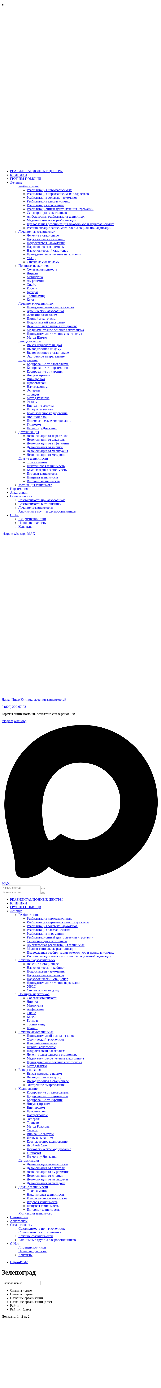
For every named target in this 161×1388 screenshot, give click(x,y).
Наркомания (19, 488)
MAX (31, 533)
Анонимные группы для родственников (47, 511)
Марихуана (35, 277)
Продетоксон (36, 383)
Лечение (16, 182)
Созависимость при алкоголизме (41, 500)
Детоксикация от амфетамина (48, 443)
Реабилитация (28, 186)
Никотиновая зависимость (46, 466)
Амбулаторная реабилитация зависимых (55, 216)
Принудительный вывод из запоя (50, 307)
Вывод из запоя (29, 341)
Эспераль (33, 390)
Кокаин (32, 299)
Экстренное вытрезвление (46, 356)
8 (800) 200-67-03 (14, 706)
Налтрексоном (37, 386)
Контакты (25, 526)
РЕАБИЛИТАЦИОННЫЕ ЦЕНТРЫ (36, 171)
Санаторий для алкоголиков (47, 212)
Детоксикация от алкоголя (46, 439)
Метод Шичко (37, 337)
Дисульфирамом (38, 375)
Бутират (32, 292)
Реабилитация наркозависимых (49, 190)
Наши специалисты (32, 522)
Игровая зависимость (42, 473)
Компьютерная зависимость (47, 470)
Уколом (32, 402)
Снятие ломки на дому (43, 262)
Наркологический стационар (47, 250)
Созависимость (21, 496)
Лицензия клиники (32, 519)
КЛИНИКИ (18, 175)
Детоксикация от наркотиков (47, 436)
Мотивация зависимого (35, 485)
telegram (8, 533)
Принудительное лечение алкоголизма (54, 333)
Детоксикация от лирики (45, 447)
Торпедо (33, 394)
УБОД (31, 258)
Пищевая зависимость (42, 477)
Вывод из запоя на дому (44, 349)
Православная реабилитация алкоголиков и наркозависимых (70, 224)
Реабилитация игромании (45, 205)
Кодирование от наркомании (47, 367)
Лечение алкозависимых (35, 303)
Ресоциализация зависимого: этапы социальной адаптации (69, 228)
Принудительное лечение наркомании (54, 254)
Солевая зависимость (42, 269)
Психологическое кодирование (49, 420)
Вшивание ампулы (40, 405)
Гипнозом (34, 424)
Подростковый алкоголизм (46, 322)
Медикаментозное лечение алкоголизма (55, 330)
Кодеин (32, 288)
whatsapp (20, 533)
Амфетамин (35, 281)
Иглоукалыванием (40, 409)
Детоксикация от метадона (46, 454)
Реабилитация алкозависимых (48, 201)
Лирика (32, 273)
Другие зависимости (33, 458)
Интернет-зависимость (43, 481)
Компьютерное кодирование (47, 413)
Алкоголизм (18, 492)
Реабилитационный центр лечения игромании (60, 209)
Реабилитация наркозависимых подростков (58, 194)
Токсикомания (37, 462)
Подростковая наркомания (46, 243)
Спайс (31, 284)
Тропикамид (36, 296)
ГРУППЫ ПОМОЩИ (25, 178)
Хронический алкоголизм (45, 311)
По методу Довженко (42, 428)
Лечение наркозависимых (36, 231)
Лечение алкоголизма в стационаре (52, 326)
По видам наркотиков (33, 265)
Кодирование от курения (44, 371)
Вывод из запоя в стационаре (48, 352)
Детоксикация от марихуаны (47, 451)
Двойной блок (37, 417)
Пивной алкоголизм (41, 318)
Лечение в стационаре (43, 235)
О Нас (14, 515)
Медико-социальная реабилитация (51, 220)
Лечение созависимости (35, 507)
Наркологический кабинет (46, 239)
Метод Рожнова (38, 398)
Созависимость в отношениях (39, 504)
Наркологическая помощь (45, 246)
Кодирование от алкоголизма (48, 364)
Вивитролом (36, 379)
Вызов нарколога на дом (44, 345)
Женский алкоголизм (42, 315)
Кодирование (28, 360)
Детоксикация (28, 432)
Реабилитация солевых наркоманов (52, 197)
